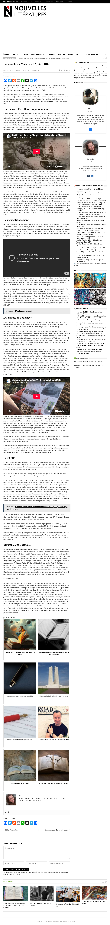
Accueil (6, 54)
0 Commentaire (53, 58)
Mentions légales (48, 1)
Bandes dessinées (38, 54)
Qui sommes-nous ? (26, 1)
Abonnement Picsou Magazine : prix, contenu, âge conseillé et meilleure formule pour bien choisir (90, 345)
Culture (79, 54)
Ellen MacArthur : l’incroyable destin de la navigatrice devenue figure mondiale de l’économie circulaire (89, 351)
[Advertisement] (55, 36)
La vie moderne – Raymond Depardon (56, 830)
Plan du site (38, 1)
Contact (70, 1)
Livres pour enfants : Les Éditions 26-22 (67, 905)
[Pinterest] (66, 70)
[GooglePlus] (64, 70)
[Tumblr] (9, 813)
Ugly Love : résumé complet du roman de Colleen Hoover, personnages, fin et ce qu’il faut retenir (91, 335)
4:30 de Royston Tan (11, 830)
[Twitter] (61, 70)
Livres (25, 54)
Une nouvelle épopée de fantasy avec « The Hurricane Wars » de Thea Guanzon (14, 905)
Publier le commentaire (16, 869)
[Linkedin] (6, 813)
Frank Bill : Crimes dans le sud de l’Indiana (40, 904)
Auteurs (16, 54)
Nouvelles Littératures (52, 921)
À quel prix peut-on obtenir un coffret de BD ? (93, 902)
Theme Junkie (71, 921)
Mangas (51, 54)
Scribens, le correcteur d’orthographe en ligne (36, 58)
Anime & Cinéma (92, 54)
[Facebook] (59, 70)
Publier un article (60, 1)
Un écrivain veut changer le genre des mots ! (90, 331)
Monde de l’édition (65, 54)
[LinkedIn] (69, 70)
